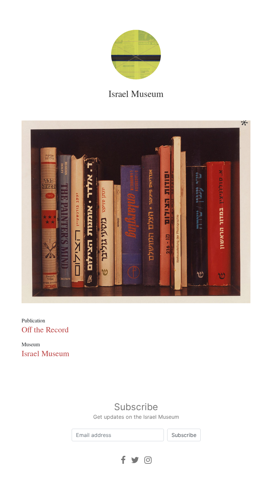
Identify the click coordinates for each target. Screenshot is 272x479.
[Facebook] (123, 460)
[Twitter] (135, 460)
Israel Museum (136, 93)
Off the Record (45, 329)
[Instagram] (148, 460)
